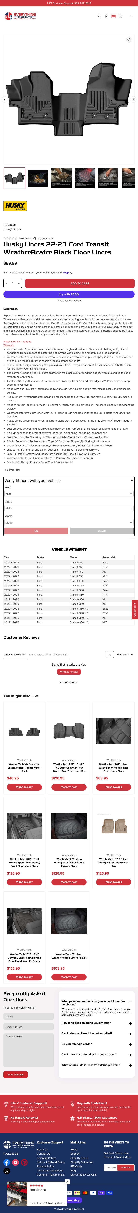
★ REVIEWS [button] (134, 610)
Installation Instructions (17, 341)
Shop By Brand (79, 1158)
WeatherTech (24, 760)
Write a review (69, 671)
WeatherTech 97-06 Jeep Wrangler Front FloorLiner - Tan (114, 863)
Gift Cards (76, 1166)
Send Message (16, 1074)
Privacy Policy (45, 1166)
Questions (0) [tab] (61, 654)
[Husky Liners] (15, 206)
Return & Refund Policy (51, 1162)
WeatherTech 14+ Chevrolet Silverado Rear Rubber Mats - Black (24, 768)
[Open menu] (131, 16)
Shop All (75, 1153)
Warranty (8, 345)
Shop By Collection (81, 1162)
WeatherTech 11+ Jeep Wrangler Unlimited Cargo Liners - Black (69, 863)
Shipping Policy (46, 1158)
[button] (113, 16)
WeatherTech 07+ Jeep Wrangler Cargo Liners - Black (69, 956)
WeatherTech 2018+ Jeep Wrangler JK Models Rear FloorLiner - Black (113, 768)
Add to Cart (26, 787)
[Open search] (110, 654)
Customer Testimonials (50, 1174)
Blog (73, 1170)
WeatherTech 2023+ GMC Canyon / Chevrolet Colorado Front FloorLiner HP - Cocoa (24, 958)
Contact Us (43, 1153)
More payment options (69, 300)
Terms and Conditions (50, 1170)
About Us (42, 1149)
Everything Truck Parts (73, 1209)
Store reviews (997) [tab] (40, 654)
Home (73, 1149)
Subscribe (125, 1167)
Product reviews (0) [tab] (15, 654)
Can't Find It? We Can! (83, 1174)
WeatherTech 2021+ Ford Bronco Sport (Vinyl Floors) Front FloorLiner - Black (24, 863)
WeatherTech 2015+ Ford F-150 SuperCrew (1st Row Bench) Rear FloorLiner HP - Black (69, 768)
